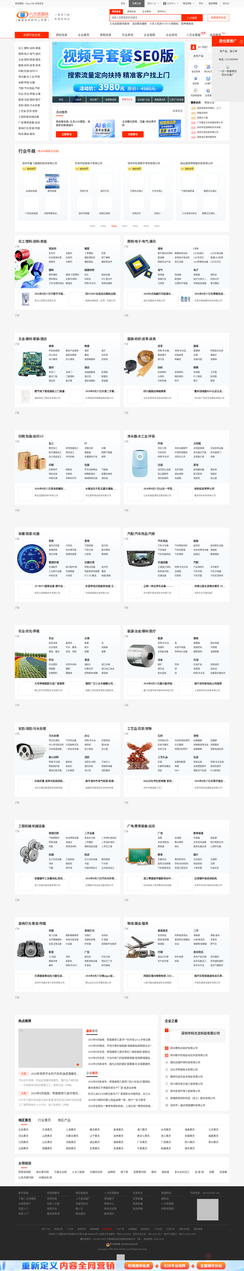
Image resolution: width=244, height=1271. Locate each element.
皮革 (32, 65)
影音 (31, 128)
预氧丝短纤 (199, 113)
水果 (38, 94)
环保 (37, 76)
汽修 (37, 88)
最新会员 (196, 102)
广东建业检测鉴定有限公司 (90, 163)
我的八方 (151, 3)
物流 (20, 134)
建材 (26, 59)
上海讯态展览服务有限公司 (37, 163)
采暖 (20, 82)
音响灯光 (23, 128)
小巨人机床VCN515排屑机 (164, 23)
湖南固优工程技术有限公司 (47, 398)
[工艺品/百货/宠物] (140, 753)
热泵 (26, 82)
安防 (20, 105)
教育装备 (29, 122)
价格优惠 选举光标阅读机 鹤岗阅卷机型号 (57, 781)
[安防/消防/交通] (31, 753)
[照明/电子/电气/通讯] (140, 266)
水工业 (30, 76)
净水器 (22, 76)
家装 (32, 59)
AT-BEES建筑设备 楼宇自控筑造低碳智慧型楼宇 (61, 586)
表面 (38, 48)
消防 (26, 105)
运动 (37, 122)
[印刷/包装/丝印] (31, 461)
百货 (29, 111)
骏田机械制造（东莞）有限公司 (100, 300)
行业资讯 (127, 34)
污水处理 (35, 105)
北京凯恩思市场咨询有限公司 (157, 398)
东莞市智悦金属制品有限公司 (208, 788)
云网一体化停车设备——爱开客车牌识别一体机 (169, 586)
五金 (20, 59)
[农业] (31, 656)
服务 (32, 134)
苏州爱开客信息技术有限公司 (157, 593)
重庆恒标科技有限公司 (205, 495)
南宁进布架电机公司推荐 (208, 683)
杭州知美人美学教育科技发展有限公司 (161, 885)
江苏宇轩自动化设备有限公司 (144, 163)
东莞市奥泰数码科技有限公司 (208, 300)
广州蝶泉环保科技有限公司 (195, 163)
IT (37, 71)
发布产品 (198, 56)
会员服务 (215, 34)
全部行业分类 (31, 34)
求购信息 (105, 34)
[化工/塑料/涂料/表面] (31, 266)
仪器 (32, 82)
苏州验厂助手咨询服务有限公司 (209, 398)
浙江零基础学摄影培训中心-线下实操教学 (166, 878)
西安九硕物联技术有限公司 (47, 593)
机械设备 (34, 116)
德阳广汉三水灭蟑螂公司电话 (101, 683)
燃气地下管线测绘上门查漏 (49, 391)
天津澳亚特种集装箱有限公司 (99, 398)
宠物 (34, 111)
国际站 (226, 3)
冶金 (26, 99)
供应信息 (61, 34)
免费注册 (136, 3)
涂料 (32, 48)
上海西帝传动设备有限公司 (207, 690)
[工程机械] (31, 851)
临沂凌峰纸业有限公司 (154, 300)
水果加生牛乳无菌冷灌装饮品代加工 (105, 488)
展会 (26, 134)
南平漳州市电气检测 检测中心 (102, 781)
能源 (20, 99)
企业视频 (149, 34)
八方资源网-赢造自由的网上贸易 (43, 16)
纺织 (26, 65)
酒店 (38, 59)
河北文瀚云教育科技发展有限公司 (50, 788)
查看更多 (178, 111)
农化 (26, 94)
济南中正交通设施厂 (204, 593)
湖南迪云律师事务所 (203, 137)
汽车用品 (29, 88)
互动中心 (171, 3)
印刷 (20, 71)
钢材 (32, 99)
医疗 (38, 99)
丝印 (32, 71)
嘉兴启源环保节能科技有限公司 (158, 690)
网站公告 (210, 102)
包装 (26, 71)
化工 (20, 48)
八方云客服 (193, 34)
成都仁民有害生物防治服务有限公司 (102, 690)
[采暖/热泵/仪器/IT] (31, 559)
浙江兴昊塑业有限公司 (45, 300)
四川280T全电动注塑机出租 (100, 293)
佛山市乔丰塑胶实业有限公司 (48, 690)
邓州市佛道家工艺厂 (153, 788)
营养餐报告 (187, 23)
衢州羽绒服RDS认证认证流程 (210, 391)
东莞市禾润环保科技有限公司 (208, 885)
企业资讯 (171, 34)
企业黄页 (83, 34)
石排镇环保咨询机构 (205, 878)
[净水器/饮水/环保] (140, 461)
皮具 (38, 65)
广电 (20, 122)
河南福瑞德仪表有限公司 (97, 593)
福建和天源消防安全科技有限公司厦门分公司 (106, 788)
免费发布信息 (218, 17)
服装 (20, 65)
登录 (123, 3)
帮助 (201, 3)
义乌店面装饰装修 (119, 23)
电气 (32, 54)
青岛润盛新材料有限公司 (46, 495)
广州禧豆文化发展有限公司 (207, 122)
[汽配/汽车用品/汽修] (140, 559)
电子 (26, 54)
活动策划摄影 (139, 23)
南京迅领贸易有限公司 (204, 132)
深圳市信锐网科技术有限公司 (208, 127)
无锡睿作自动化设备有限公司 (99, 885)
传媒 (37, 128)
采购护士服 (199, 118)
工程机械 (23, 116)
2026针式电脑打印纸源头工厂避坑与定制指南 (168, 293)
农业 (20, 94)
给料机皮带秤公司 (204, 488)
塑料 (26, 48)
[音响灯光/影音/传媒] (31, 948)
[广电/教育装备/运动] (140, 851)
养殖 (32, 94)
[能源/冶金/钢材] (140, 656)
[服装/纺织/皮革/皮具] (140, 364)
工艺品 (22, 111)
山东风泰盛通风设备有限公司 (157, 495)
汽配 (20, 88)
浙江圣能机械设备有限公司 (47, 885)
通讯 (38, 54)
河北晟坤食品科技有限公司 (98, 495)
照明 (20, 54)
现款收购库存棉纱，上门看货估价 (208, 108)
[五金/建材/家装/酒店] (31, 364)
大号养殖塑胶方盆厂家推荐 (49, 683)
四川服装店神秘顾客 (154, 391)
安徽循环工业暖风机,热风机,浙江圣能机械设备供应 (62, 878)
